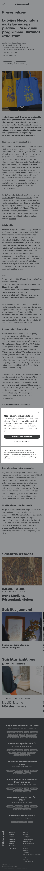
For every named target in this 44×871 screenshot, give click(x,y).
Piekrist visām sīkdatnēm (22, 437)
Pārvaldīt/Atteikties (22, 441)
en (39, 412)
